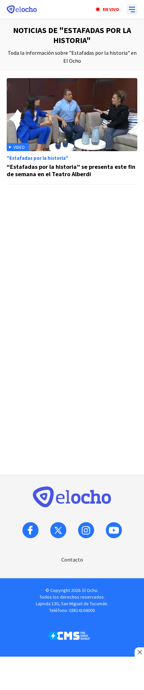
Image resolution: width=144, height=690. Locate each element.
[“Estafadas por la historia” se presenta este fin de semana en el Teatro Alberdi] (72, 131)
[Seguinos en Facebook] (30, 530)
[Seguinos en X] (58, 530)
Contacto (72, 559)
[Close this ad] (139, 652)
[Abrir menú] (132, 9)
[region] (72, 233)
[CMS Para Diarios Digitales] (69, 636)
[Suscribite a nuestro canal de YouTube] (114, 530)
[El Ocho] (22, 9)
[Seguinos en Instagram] (86, 530)
